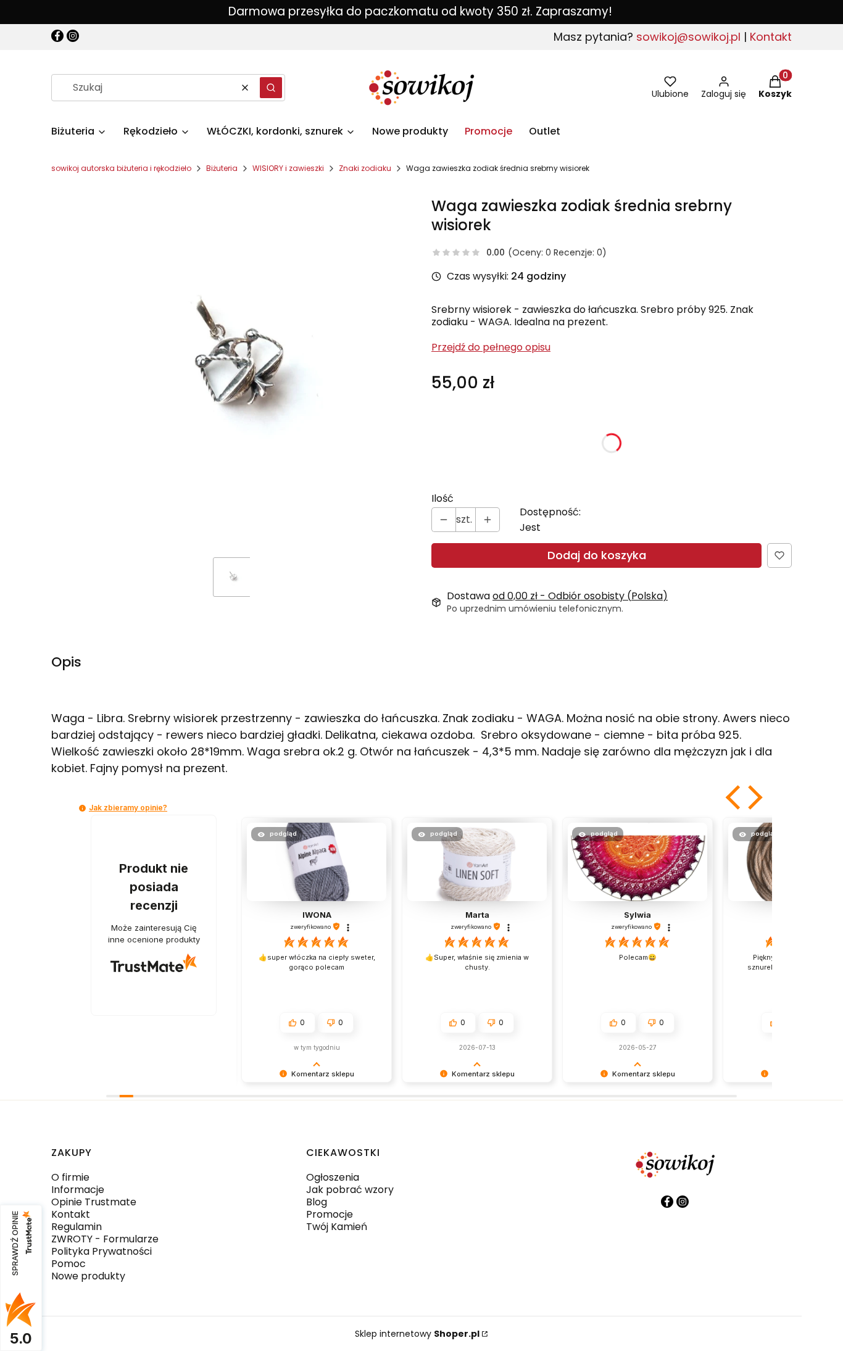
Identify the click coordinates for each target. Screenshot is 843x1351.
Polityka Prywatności (101, 1251)
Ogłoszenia (332, 1177)
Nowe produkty (88, 1276)
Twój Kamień (336, 1227)
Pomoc (68, 1264)
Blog (316, 1202)
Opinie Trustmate (93, 1202)
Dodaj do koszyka (596, 555)
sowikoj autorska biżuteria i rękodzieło (121, 168)
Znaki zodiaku (365, 168)
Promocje (329, 1214)
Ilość (442, 499)
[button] (271, 87)
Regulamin (76, 1227)
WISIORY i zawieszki (288, 168)
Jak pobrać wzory (350, 1190)
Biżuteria (222, 168)
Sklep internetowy (417, 1334)
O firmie (70, 1177)
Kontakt (771, 36)
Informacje (77, 1190)
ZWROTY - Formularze (105, 1239)
